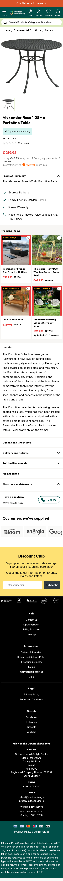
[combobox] (31, 22)
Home (6, 30)
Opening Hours (31, 624)
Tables (49, 30)
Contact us (31, 619)
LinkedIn (31, 727)
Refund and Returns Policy (31, 657)
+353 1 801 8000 (31, 786)
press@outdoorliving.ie (31, 800)
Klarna (31, 667)
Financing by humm (31, 662)
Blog (31, 676)
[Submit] (5, 22)
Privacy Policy (31, 694)
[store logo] (17, 13)
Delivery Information (31, 652)
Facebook (31, 717)
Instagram (31, 722)
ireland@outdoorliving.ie (32, 797)
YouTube (31, 732)
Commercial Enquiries (31, 671)
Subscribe (52, 585)
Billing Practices (31, 629)
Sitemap (31, 634)
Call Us (51, 499)
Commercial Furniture (27, 30)
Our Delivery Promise (29, 3)
